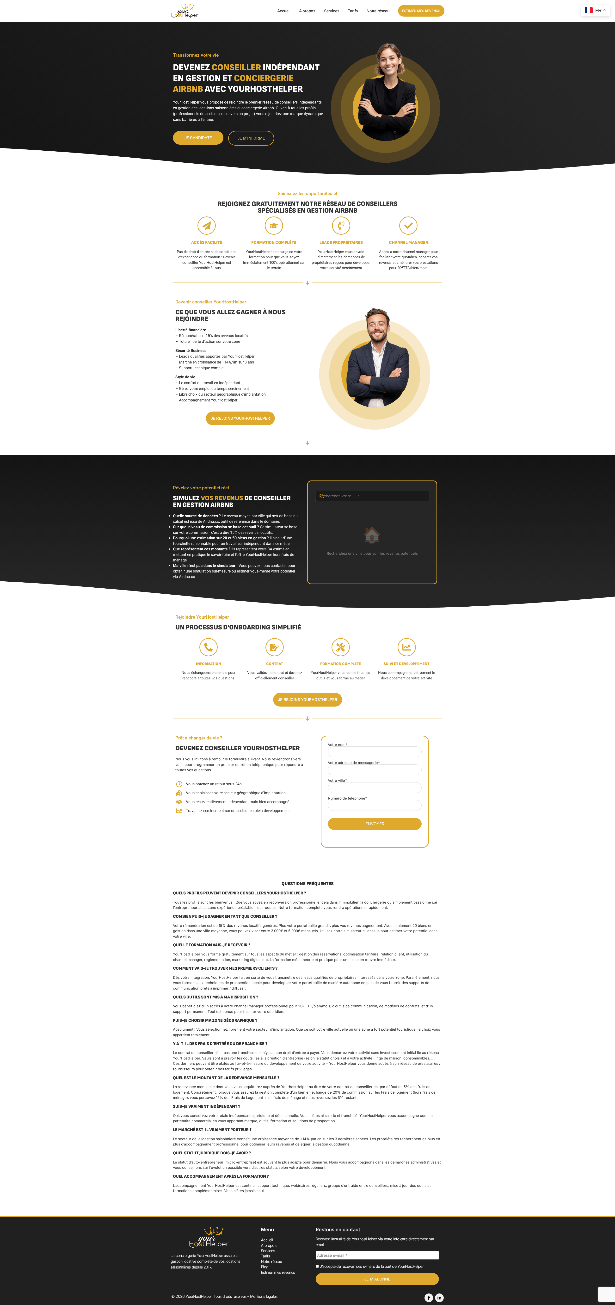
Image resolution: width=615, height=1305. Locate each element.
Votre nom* (337, 745)
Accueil (283, 10)
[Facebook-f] (428, 1297)
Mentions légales (263, 1296)
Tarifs (353, 10)
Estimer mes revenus (278, 1272)
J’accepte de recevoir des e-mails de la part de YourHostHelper (371, 1266)
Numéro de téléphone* (347, 798)
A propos (307, 10)
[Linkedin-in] (439, 1297)
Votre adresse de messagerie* (354, 763)
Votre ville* (337, 781)
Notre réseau (378, 10)
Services (331, 10)
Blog (264, 1266)
